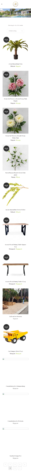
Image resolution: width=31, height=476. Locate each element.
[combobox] (15, 31)
